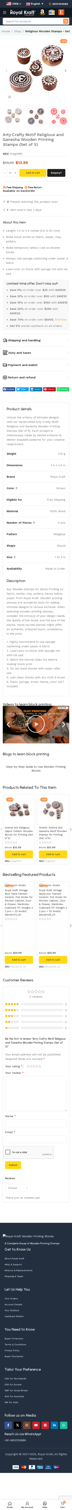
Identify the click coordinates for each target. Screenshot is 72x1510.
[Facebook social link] (8, 1425)
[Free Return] (26, 187)
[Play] (36, 724)
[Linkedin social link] (54, 1425)
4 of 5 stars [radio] (36, 1066)
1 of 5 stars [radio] (27, 1066)
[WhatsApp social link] (63, 1425)
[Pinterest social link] (45, 1425)
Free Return (35, 187)
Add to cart (33, 172)
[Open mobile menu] (4, 12)
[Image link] (28, 1236)
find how (61, 319)
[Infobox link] (58, 4)
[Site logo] (23, 12)
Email (10, 1132)
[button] (6, 70)
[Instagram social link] (26, 1425)
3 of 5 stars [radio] (33, 1066)
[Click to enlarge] (10, 97)
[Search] (65, 21)
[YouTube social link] (36, 1425)
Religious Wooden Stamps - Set (47, 31)
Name (10, 1116)
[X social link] (17, 1425)
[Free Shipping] (4, 187)
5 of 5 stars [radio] (39, 1066)
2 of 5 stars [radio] (30, 1066)
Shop (17, 31)
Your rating (14, 1066)
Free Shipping (15, 187)
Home (6, 31)
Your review (14, 1073)
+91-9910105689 (15, 1440)
